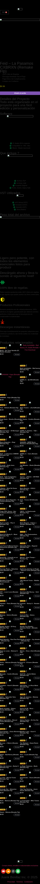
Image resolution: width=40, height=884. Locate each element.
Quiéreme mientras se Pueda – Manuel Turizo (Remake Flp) (30, 569)
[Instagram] (13, 871)
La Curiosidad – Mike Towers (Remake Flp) (29, 801)
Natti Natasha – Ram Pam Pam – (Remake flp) (10, 640)
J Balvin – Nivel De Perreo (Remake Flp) (8, 489)
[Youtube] (3, 871)
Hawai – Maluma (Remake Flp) (10, 812)
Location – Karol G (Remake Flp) (9, 686)
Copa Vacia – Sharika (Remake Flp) (10, 419)
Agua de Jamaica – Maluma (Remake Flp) (29, 697)
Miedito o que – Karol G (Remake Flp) (28, 732)
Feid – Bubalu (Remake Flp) (9, 407)
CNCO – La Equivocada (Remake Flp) (27, 512)
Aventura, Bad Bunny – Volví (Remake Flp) (29, 592)
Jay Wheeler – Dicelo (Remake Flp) (30, 465)
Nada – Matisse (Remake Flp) (9, 800)
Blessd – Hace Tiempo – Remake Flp (28, 558)
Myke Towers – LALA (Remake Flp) (30, 408)
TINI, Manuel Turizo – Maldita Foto (29, 581)
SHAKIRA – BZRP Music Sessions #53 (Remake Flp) (29, 442)
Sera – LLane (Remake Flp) (29, 754)
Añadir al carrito (20, 93)
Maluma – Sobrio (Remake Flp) (8, 615)
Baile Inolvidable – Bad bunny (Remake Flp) (30, 368)
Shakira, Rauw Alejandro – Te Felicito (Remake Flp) (9, 500)
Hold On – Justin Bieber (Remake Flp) (28, 674)
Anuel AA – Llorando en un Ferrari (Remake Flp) (9, 558)
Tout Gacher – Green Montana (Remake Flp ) (10, 732)
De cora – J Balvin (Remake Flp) (9, 743)
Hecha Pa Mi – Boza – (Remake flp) (27, 709)
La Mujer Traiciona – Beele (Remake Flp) (28, 766)
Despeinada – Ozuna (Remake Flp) (30, 778)
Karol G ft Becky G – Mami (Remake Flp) (8, 535)
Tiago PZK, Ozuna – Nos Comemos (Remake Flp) (8, 512)
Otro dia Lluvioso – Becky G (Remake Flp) (9, 766)
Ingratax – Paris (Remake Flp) (9, 603)
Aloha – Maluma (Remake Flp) (10, 662)
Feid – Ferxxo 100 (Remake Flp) (29, 500)
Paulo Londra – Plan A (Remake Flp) (7, 523)
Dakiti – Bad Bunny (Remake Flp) (9, 755)
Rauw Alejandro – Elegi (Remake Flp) (7, 442)
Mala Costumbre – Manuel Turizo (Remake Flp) (8, 720)
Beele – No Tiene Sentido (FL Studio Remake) (9, 351)
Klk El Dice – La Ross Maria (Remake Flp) (29, 686)
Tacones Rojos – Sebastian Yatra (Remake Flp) (9, 569)
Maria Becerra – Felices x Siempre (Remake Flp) (28, 523)
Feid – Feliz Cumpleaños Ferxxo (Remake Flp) (8, 477)
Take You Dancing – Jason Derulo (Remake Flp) (29, 789)
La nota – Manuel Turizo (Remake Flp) (8, 778)
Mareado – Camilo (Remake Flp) (9, 674)
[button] (17, 354)
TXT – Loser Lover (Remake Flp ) (9, 592)
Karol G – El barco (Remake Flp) (29, 663)
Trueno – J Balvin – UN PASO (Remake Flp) (29, 477)
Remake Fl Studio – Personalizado (6, 581)
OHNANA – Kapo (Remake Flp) (10, 397)
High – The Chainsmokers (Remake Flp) (28, 535)
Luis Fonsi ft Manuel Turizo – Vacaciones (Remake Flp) (9, 546)
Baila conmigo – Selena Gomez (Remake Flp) (8, 709)
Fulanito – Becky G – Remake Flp (29, 604)
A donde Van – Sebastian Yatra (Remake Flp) (8, 789)
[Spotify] (18, 871)
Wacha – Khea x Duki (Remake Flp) (30, 651)
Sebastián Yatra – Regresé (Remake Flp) (28, 546)
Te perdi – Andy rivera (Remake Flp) (7, 465)
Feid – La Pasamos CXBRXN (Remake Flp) (9, 454)
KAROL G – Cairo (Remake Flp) (28, 454)
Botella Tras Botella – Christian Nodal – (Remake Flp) (29, 628)
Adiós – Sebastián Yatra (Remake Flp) (8, 697)
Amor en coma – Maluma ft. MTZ (9, 651)
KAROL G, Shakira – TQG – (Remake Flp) (29, 431)
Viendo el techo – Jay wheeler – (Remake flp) (30, 640)
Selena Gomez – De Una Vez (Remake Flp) (29, 720)
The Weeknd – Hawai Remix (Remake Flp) (29, 743)
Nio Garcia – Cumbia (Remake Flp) (30, 419)
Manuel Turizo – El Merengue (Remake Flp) (9, 431)
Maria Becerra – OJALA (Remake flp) (27, 489)
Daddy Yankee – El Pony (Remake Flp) (8, 627)
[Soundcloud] (8, 871)
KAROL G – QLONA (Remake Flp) (29, 380)
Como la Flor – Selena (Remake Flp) (27, 615)
